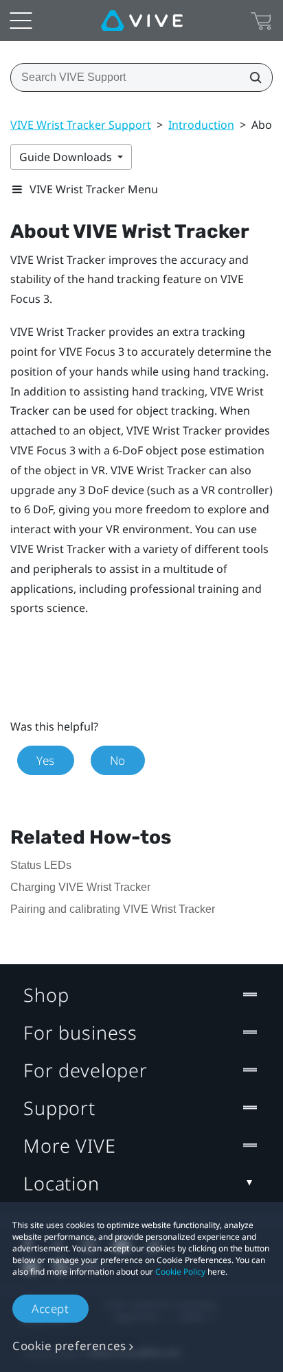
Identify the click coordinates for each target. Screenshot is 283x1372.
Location (61, 1183)
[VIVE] (142, 20)
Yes (45, 760)
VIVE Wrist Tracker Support (80, 124)
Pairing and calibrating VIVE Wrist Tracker (112, 909)
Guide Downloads (67, 156)
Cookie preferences (69, 1345)
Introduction (201, 124)
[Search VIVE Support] (251, 77)
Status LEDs (40, 865)
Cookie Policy (180, 1271)
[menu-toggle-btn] (20, 20)
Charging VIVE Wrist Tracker (80, 887)
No (118, 760)
